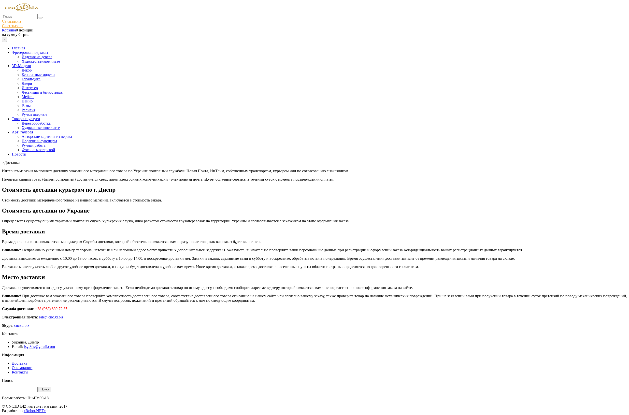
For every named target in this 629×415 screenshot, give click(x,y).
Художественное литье (41, 61)
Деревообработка (36, 123)
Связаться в (12, 21)
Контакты (20, 372)
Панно (27, 101)
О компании (22, 368)
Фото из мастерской (38, 150)
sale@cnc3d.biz (51, 317)
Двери (27, 83)
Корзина (9, 30)
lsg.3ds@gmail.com (39, 346)
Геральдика (31, 79)
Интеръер (30, 88)
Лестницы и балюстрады (42, 92)
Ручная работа (33, 145)
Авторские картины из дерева (47, 136)
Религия (28, 110)
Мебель (28, 97)
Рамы (26, 105)
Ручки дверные (34, 114)
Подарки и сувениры (39, 141)
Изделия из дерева (37, 57)
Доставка (19, 363)
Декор (27, 70)
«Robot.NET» (35, 411)
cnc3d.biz (21, 325)
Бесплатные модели (38, 74)
